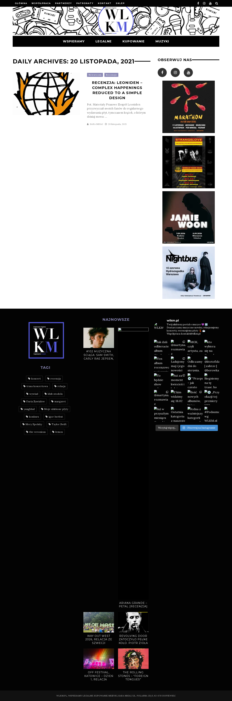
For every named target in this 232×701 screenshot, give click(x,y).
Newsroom (95, 74)
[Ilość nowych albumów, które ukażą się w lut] (195, 397)
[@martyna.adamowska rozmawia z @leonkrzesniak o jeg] (178, 347)
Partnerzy (63, 3)
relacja (61, 386)
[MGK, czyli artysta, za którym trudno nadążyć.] (195, 347)
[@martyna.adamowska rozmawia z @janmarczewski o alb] (161, 397)
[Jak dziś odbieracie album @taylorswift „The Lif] (161, 347)
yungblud (29, 409)
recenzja (55, 378)
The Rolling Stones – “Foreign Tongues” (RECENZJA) (133, 678)
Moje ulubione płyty (56, 409)
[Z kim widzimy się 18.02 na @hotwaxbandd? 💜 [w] (178, 397)
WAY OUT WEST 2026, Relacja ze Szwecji (98, 639)
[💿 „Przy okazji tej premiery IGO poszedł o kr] (211, 397)
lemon (59, 432)
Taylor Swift (59, 424)
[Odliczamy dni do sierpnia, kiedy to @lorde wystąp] (195, 364)
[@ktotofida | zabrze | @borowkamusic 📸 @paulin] (211, 364)
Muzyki (162, 41)
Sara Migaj (96, 124)
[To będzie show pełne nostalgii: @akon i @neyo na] (161, 380)
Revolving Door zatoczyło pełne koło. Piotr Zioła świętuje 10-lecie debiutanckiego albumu (133, 644)
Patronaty (85, 3)
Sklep (120, 3)
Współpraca (41, 3)
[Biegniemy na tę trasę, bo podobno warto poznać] (211, 380)
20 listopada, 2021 (117, 124)
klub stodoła (55, 393)
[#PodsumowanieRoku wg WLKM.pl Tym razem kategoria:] (211, 414)
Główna (21, 3)
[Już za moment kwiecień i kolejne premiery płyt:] (178, 380)
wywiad (33, 393)
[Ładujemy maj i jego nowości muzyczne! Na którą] (178, 364)
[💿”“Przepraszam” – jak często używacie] (195, 380)
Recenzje (111, 74)
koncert (36, 378)
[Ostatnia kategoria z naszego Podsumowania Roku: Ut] (178, 414)
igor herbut (56, 416)
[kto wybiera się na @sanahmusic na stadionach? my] (211, 347)
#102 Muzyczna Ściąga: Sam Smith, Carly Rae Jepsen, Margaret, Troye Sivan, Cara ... (99, 358)
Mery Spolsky (34, 424)
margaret (60, 401)
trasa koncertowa (37, 386)
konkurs (34, 416)
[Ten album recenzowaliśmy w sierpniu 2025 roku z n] (161, 364)
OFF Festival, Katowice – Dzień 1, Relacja (98, 676)
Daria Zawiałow (35, 401)
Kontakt (104, 3)
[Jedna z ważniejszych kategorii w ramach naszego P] (195, 414)
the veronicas (37, 432)
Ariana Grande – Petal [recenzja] (133, 604)
